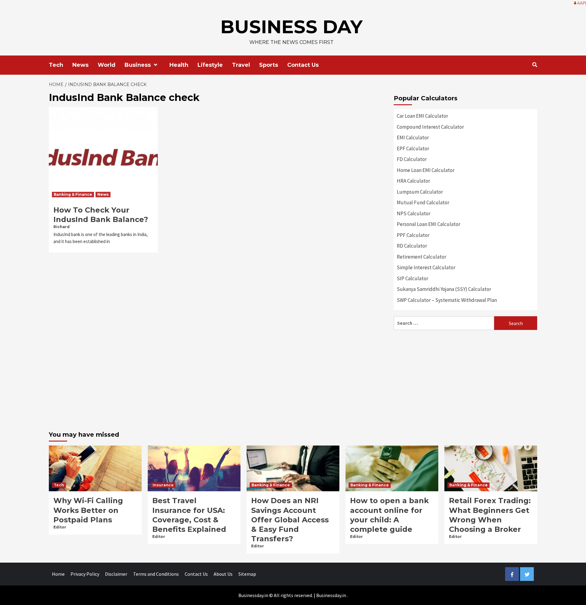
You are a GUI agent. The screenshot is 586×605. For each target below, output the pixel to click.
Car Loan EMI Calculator (422, 116)
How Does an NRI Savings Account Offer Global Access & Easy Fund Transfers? (290, 519)
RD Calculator (412, 245)
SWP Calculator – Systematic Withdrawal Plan (447, 300)
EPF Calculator (413, 148)
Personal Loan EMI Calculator (428, 224)
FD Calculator (412, 159)
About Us (223, 574)
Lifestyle (210, 65)
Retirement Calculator (421, 256)
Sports (268, 65)
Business (138, 65)
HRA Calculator (413, 180)
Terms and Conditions (156, 574)
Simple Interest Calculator (426, 267)
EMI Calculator (413, 137)
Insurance (163, 485)
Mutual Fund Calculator (423, 202)
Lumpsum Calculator (420, 191)
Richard (61, 226)
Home (58, 574)
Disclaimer (116, 574)
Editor (59, 527)
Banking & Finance (73, 194)
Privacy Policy (85, 574)
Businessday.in (331, 595)
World (106, 65)
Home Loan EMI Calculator (425, 170)
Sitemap (247, 574)
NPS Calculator (413, 213)
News (80, 65)
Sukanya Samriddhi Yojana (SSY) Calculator (444, 289)
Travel (241, 65)
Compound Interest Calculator (430, 127)
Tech (56, 65)
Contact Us (303, 65)
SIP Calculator (412, 278)
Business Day (291, 27)
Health (178, 65)
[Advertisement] (465, 378)
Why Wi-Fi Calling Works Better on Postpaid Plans (88, 510)
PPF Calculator (413, 235)
